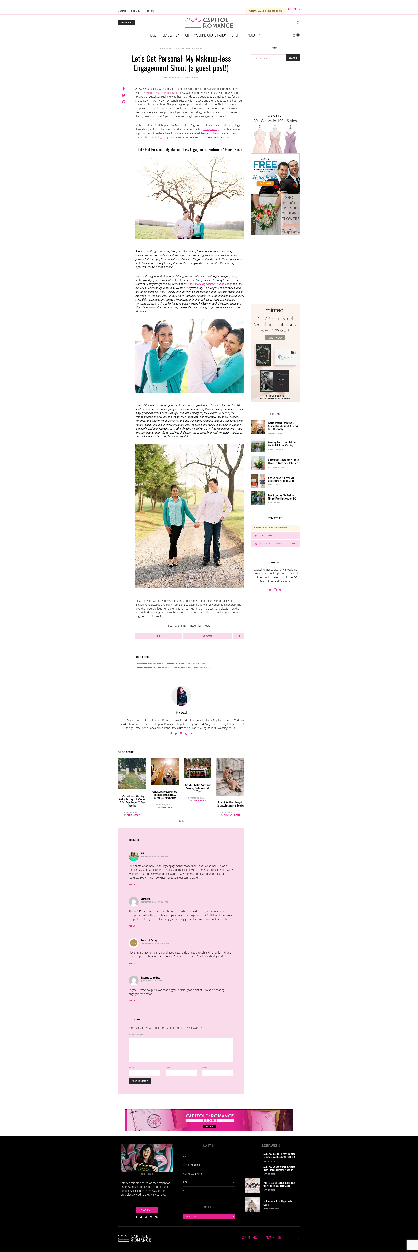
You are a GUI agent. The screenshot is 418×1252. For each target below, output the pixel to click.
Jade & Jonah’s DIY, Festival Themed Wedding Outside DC (282, 496)
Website (205, 1067)
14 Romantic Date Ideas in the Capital (277, 1203)
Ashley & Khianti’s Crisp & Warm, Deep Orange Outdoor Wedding (279, 1168)
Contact (147, 1210)
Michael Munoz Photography (162, 92)
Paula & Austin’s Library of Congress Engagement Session (230, 803)
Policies (136, 11)
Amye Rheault (133, 815)
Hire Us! (150, 11)
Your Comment (136, 1034)
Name (131, 1067)
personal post (183, 667)
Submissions (251, 1237)
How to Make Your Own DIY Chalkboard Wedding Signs (281, 479)
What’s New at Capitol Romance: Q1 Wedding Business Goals (279, 1184)
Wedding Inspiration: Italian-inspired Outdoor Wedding (282, 443)
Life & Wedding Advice (193, 48)
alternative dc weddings (150, 663)
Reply (132, 884)
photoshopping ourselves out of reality (209, 284)
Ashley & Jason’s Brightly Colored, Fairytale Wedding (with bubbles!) (279, 1155)
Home (152, 35)
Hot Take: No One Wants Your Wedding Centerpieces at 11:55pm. (198, 788)
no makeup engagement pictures (154, 667)
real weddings (202, 667)
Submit (122, 11)
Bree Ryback (181, 712)
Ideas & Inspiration (175, 35)
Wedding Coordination (210, 35)
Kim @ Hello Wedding (149, 940)
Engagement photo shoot (150, 977)
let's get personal (199, 663)
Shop (235, 35)
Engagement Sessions (169, 48)
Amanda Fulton (232, 815)
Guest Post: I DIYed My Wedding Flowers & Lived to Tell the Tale (283, 461)
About (252, 35)
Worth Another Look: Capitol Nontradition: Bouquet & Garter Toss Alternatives (164, 795)
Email (168, 1067)
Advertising (274, 1237)
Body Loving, (211, 129)
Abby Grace (145, 898)
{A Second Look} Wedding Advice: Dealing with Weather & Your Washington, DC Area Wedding (132, 801)
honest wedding (176, 663)
